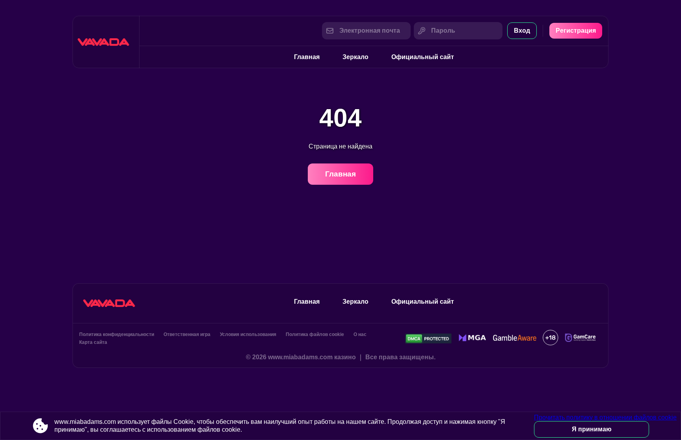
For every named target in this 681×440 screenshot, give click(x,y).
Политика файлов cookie (315, 334)
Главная (307, 57)
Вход (522, 30)
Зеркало (355, 57)
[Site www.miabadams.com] (106, 42)
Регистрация (576, 30)
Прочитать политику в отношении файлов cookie (605, 417)
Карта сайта (93, 342)
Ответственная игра (187, 334)
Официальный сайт (422, 57)
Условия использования (248, 334)
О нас (360, 334)
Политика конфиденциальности (116, 334)
